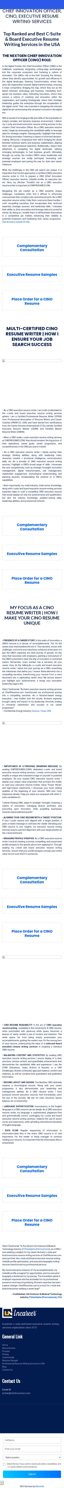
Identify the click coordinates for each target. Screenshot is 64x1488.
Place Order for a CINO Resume (32, 301)
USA (22, 176)
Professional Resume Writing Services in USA (23, 1363)
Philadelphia (30, 1249)
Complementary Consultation (32, 247)
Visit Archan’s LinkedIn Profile (15, 222)
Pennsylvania (43, 1249)
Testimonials (8, 1357)
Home (5, 1345)
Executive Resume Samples (32, 274)
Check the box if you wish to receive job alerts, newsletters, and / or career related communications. (34, 1465)
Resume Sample (10, 1360)
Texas (43, 711)
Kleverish (40, 1486)
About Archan (8, 1348)
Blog (4, 1367)
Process (6, 1351)
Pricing (5, 1354)
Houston (35, 711)
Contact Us (7, 1370)
